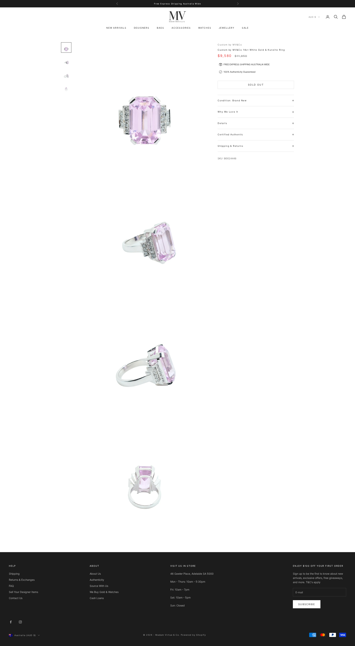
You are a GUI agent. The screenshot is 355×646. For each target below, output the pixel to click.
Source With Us (99, 585)
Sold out (256, 84)
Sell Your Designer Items (23, 592)
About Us (95, 573)
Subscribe (306, 604)
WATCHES (204, 27)
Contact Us (15, 598)
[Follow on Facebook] (11, 622)
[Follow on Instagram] (20, 622)
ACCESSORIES (181, 27)
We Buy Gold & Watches (104, 592)
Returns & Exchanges (22, 579)
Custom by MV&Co (230, 44)
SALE (245, 27)
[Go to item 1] (66, 47)
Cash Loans (97, 598)
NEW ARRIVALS (116, 27)
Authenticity (97, 579)
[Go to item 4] (66, 87)
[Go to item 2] (66, 61)
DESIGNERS (141, 27)
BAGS (160, 27)
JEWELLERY (226, 27)
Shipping (14, 573)
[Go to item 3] (66, 74)
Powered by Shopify (193, 635)
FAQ (11, 585)
